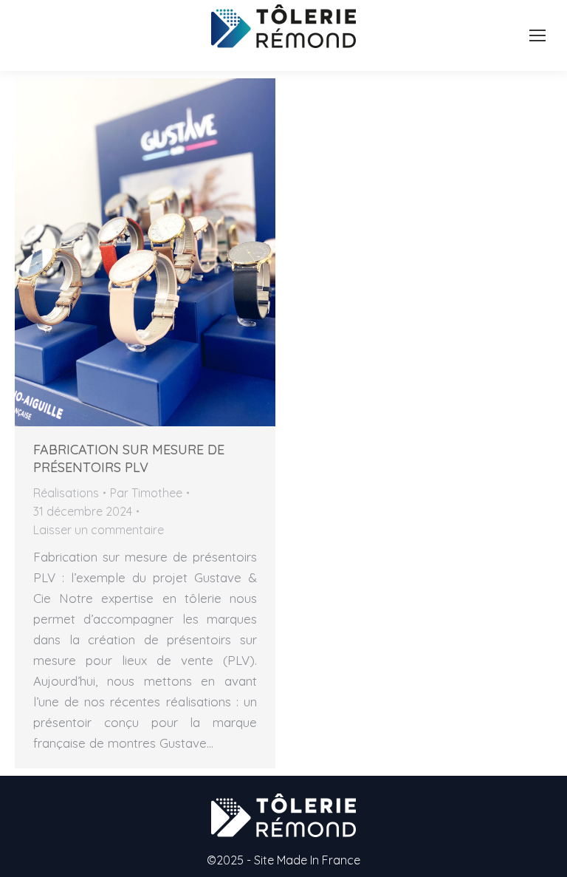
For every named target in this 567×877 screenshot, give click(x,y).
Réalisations (66, 492)
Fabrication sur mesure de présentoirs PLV (128, 458)
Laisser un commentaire (98, 529)
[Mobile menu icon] (537, 35)
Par (146, 492)
